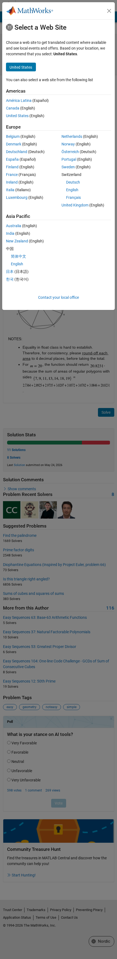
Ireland (12, 182)
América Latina (19, 100)
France (12, 174)
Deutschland (16, 152)
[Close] (109, 11)
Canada (12, 108)
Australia (13, 226)
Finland (12, 167)
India (10, 233)
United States (17, 116)
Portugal (68, 159)
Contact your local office (58, 297)
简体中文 (18, 256)
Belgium (13, 136)
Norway (68, 144)
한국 (10, 279)
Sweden (68, 167)
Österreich (70, 152)
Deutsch (73, 182)
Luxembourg (16, 197)
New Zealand (17, 241)
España (12, 159)
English (72, 190)
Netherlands (71, 136)
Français (73, 197)
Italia (10, 190)
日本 (10, 271)
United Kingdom (74, 205)
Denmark (13, 144)
